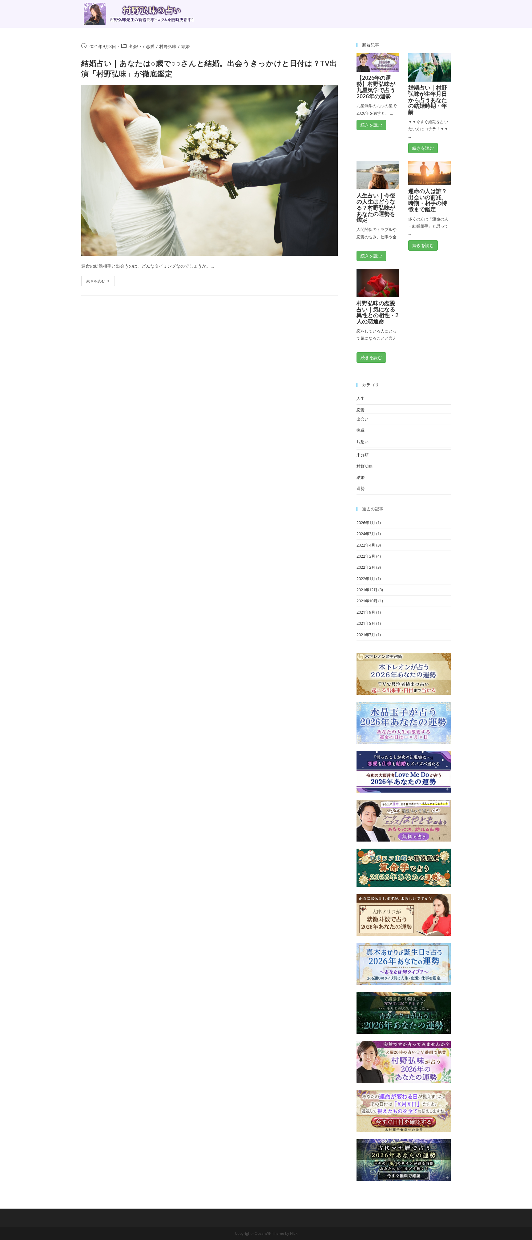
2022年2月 (366, 567)
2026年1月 (366, 522)
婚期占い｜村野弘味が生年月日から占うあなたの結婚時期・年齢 (427, 99)
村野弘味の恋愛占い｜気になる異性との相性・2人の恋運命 (377, 312)
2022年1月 (366, 578)
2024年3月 (366, 533)
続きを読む (96, 281)
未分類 (363, 455)
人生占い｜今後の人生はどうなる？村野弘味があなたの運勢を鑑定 (376, 207)
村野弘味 (167, 46)
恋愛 (150, 46)
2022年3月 (366, 556)
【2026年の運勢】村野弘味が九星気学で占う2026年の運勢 (376, 86)
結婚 (185, 46)
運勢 (361, 488)
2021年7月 (366, 634)
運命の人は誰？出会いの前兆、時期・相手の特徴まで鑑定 (427, 200)
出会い (134, 46)
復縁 (361, 430)
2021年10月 (367, 601)
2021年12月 (367, 589)
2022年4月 (366, 545)
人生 (361, 398)
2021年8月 (366, 623)
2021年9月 (366, 612)
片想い (363, 441)
